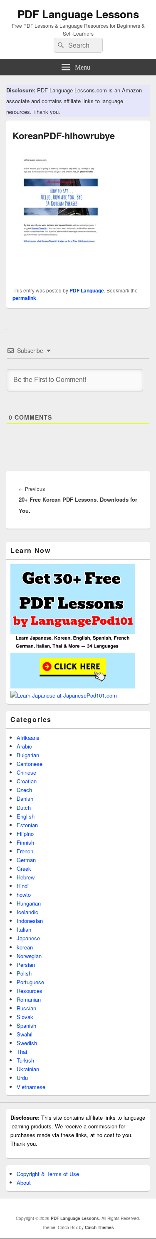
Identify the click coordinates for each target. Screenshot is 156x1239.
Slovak (25, 1017)
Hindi (23, 886)
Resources (29, 991)
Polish (24, 973)
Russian (26, 1008)
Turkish (25, 1060)
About (24, 1182)
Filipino (25, 834)
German (26, 860)
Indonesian (30, 921)
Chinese (26, 772)
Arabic (24, 746)
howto (24, 894)
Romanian (29, 999)
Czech (24, 790)
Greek (24, 868)
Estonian (27, 825)
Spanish (26, 1025)
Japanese (28, 938)
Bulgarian (28, 755)
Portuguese (30, 982)
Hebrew (26, 877)
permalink (24, 298)
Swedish (27, 1043)
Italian (24, 929)
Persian (26, 964)
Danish (25, 798)
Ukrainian (28, 1069)
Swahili (25, 1034)
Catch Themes (99, 1227)
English (26, 816)
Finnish (25, 842)
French (25, 851)
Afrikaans (28, 737)
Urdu (22, 1078)
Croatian (27, 781)
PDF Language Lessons (78, 14)
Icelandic (27, 912)
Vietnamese (31, 1087)
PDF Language (86, 290)
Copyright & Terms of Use (48, 1174)
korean (25, 947)
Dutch (24, 808)
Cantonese (29, 764)
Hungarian (29, 903)
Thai (22, 1051)
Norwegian (29, 956)
